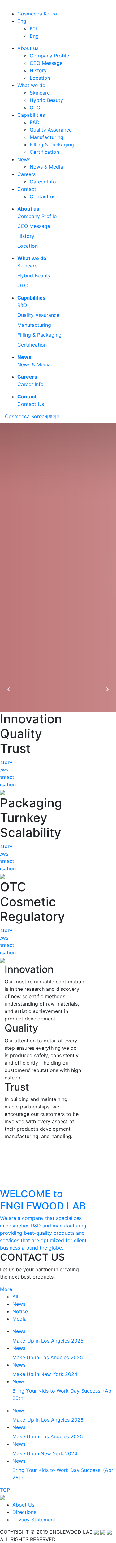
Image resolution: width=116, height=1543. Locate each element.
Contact (26, 189)
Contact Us (30, 404)
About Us (23, 1505)
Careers (26, 174)
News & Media (46, 167)
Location (40, 78)
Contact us (42, 196)
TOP (5, 1490)
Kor (33, 28)
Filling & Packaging (52, 144)
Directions (24, 1512)
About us (27, 48)
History (38, 70)
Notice (20, 1311)
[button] (8, 689)
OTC (35, 107)
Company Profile (49, 56)
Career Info (43, 182)
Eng (21, 21)
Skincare (40, 93)
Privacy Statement (33, 1519)
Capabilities (31, 115)
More (6, 1289)
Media (19, 1319)
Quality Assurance (51, 130)
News (23, 159)
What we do (31, 85)
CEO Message (46, 63)
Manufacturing (46, 137)
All (15, 1296)
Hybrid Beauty (46, 100)
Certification (44, 152)
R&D (35, 122)
